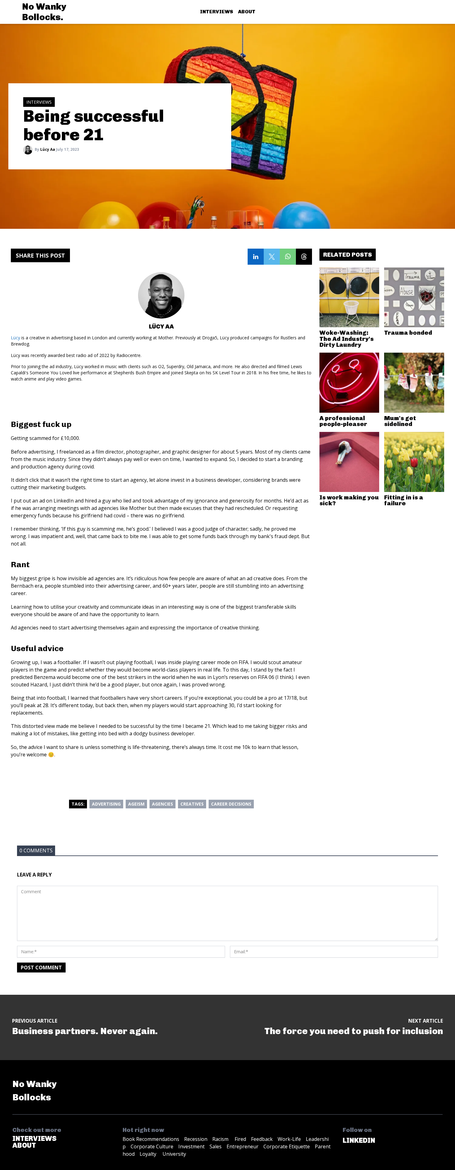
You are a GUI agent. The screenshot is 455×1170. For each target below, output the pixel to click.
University (174, 1153)
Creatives (192, 804)
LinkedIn (359, 1140)
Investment (191, 1146)
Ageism (136, 804)
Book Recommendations (151, 1139)
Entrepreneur (242, 1146)
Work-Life (289, 1139)
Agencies (162, 804)
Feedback (262, 1139)
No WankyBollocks (34, 1091)
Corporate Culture (152, 1146)
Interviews (216, 12)
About (246, 12)
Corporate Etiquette (286, 1146)
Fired (240, 1139)
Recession (195, 1139)
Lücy (15, 338)
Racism (221, 1139)
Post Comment (41, 967)
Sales (216, 1146)
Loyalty (149, 1153)
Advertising (106, 804)
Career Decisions (231, 804)
